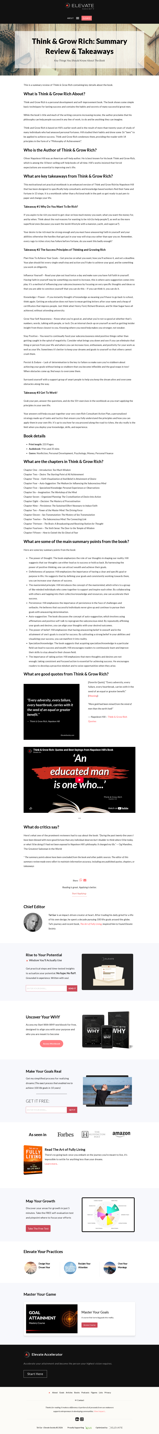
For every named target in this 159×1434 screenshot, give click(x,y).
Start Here (35, 1374)
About (70, 18)
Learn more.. (51, 1163)
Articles (69, 1392)
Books (77, 1392)
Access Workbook (51, 1043)
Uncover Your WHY (43, 1016)
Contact (80, 1400)
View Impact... (100, 1411)
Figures (94, 1392)
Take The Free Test (38, 1228)
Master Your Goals (95, 1312)
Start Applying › (79, 893)
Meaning (93, 695)
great (75, 887)
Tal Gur (52, 915)
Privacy (107, 1392)
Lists (101, 1392)
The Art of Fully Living (91, 923)
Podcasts (85, 1392)
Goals (61, 1392)
